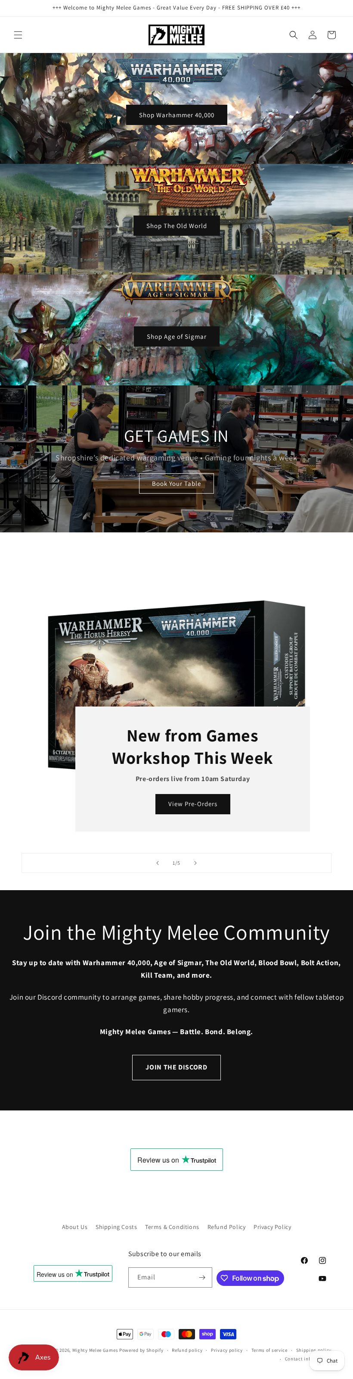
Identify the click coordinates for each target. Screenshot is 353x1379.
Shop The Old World (176, 226)
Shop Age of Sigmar (177, 336)
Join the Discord (176, 1067)
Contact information (308, 1359)
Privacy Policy (272, 1227)
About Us (75, 1227)
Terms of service (269, 1350)
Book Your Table (176, 483)
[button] (18, 34)
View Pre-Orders (192, 804)
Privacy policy (227, 1350)
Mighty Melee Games (95, 1350)
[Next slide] (195, 863)
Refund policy (187, 1350)
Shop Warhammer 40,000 (176, 115)
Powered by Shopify (141, 1350)
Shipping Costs (116, 1227)
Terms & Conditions (172, 1227)
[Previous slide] (157, 863)
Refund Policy (226, 1227)
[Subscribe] (202, 1277)
